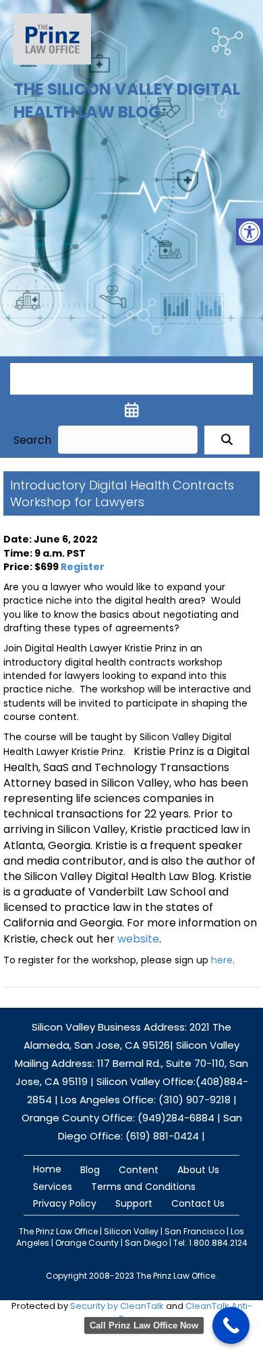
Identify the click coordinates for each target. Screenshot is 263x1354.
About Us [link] (198, 1170)
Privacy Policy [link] (64, 1203)
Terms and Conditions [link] (143, 1186)
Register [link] (83, 566)
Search (32, 440)
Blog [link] (90, 1170)
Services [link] (52, 1186)
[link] (249, 231)
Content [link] (138, 1170)
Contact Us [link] (198, 1203)
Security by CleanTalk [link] (117, 1306)
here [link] (222, 960)
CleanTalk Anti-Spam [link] (185, 1312)
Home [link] (47, 1169)
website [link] (138, 939)
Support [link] (133, 1203)
